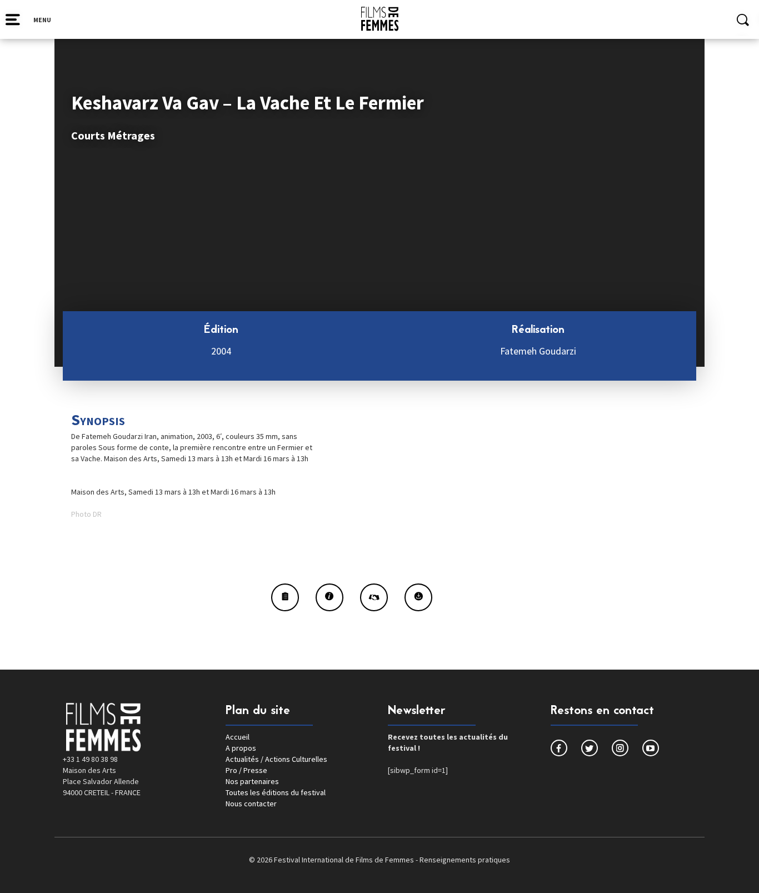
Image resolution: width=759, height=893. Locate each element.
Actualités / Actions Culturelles (276, 759)
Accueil (237, 737)
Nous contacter (251, 804)
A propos (241, 748)
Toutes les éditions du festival (276, 792)
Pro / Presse (246, 770)
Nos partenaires (252, 781)
